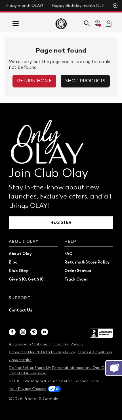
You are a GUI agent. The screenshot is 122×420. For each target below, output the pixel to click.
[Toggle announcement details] (115, 5)
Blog (13, 262)
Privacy (76, 344)
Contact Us (20, 310)
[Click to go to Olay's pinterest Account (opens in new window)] (33, 332)
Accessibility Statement (30, 344)
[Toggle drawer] (15, 23)
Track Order (76, 279)
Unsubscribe (20, 359)
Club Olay (18, 270)
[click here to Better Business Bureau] (101, 333)
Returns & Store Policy (86, 262)
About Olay (24, 241)
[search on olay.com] (87, 23)
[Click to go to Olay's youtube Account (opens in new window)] (44, 332)
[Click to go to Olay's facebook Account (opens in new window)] (12, 332)
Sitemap (60, 344)
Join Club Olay (48, 173)
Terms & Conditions (95, 352)
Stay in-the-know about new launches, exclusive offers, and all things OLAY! (60, 196)
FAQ (68, 253)
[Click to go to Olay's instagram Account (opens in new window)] (23, 332)
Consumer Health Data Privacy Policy (42, 352)
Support (20, 298)
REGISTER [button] (61, 222)
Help (70, 241)
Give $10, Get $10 (26, 279)
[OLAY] (60, 23)
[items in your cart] (109, 23)
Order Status (77, 270)
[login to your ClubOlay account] (98, 23)
